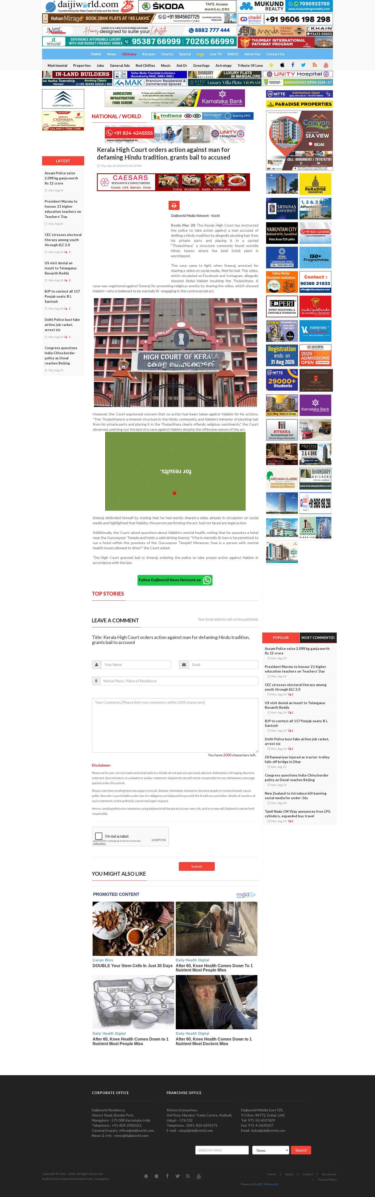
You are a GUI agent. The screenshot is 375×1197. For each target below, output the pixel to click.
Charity (167, 54)
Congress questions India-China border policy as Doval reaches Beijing (61, 355)
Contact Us (275, 54)
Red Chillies (145, 65)
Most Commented (318, 638)
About (289, 1174)
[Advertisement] (131, 246)
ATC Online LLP (268, 1184)
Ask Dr (182, 65)
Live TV (216, 54)
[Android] (271, 65)
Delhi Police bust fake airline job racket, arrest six (62, 325)
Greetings (201, 65)
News (111, 54)
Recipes (148, 54)
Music (166, 65)
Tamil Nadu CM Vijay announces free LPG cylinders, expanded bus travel (297, 813)
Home (272, 1174)
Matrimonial (57, 65)
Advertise (252, 54)
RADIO (233, 54)
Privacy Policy (327, 1179)
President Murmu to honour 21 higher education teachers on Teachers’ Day (63, 209)
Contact (307, 1174)
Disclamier (329, 1174)
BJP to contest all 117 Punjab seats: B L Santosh (62, 296)
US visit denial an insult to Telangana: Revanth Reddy (61, 268)
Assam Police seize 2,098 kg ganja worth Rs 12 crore (61, 178)
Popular (281, 638)
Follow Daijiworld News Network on (171, 580)
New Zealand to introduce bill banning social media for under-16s (296, 795)
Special (185, 54)
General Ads (120, 65)
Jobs (100, 65)
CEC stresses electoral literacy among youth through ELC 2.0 (63, 240)
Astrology (224, 65)
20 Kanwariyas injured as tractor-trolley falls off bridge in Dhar (297, 759)
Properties (82, 65)
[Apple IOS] (281, 65)
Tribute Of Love (250, 65)
